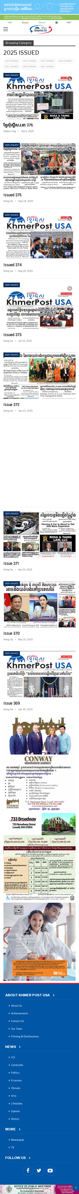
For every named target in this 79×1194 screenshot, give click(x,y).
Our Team (16, 1028)
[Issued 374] (39, 236)
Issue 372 (11, 404)
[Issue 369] (39, 674)
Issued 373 (12, 334)
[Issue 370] (39, 604)
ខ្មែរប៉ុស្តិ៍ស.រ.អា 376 (18, 125)
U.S (13, 1057)
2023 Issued (47, 66)
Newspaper (17, 1139)
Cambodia (17, 1065)
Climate (15, 1088)
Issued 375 (12, 195)
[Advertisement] (39, 461)
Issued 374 (12, 265)
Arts (13, 1095)
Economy (16, 1080)
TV (12, 1147)
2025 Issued (11, 75)
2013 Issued (11, 61)
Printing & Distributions (25, 1036)
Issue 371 (11, 563)
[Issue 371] (39, 534)
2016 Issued (65, 61)
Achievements (19, 1013)
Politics (15, 1072)
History (15, 1118)
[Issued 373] (39, 306)
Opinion (15, 1111)
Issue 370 (11, 633)
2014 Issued (29, 61)
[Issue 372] (39, 375)
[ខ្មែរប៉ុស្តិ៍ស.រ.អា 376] (39, 96)
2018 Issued (29, 66)
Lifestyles (16, 1103)
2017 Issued (11, 66)
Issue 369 (11, 703)
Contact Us (17, 1021)
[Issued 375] (39, 166)
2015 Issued (47, 61)
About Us (16, 1005)
